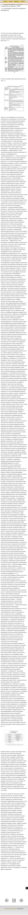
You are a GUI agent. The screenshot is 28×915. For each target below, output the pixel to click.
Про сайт (22, 1)
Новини (10, 1)
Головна (5, 1)
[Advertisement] (14, 22)
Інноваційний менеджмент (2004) (11, 6)
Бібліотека (16, 1)
